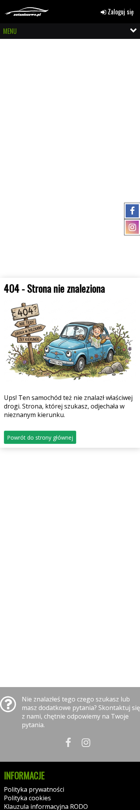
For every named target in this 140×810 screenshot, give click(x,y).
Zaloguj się (120, 11)
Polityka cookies (27, 798)
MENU (10, 31)
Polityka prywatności (34, 789)
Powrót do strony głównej (40, 437)
